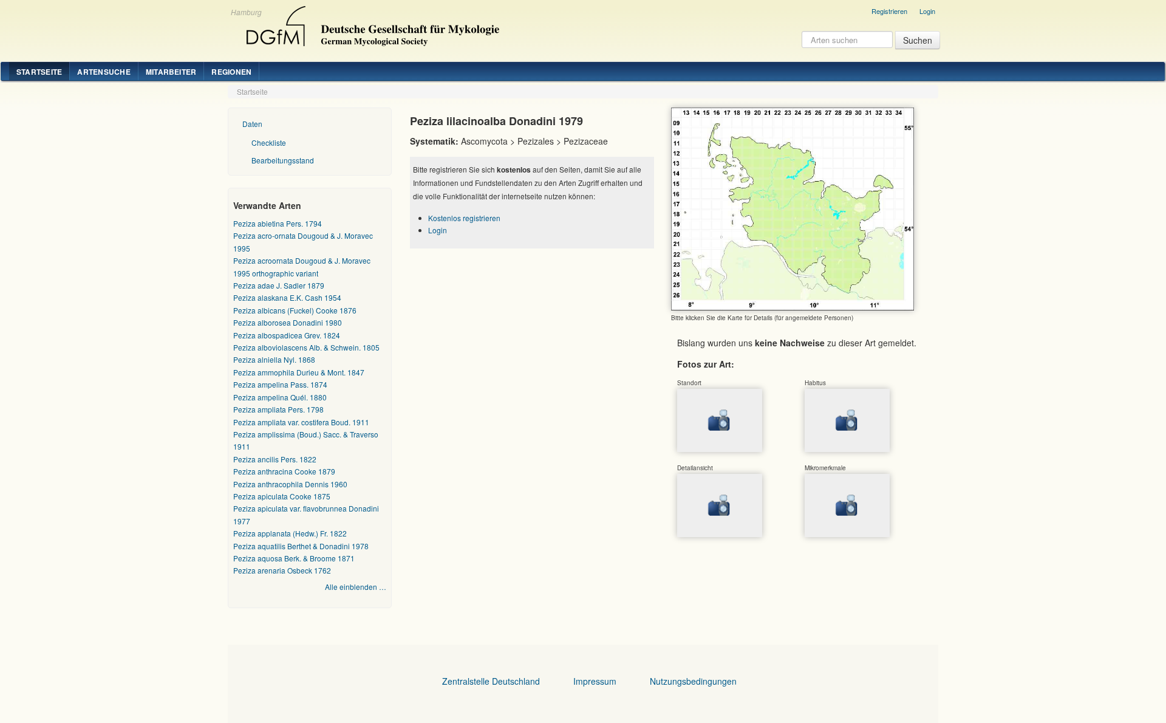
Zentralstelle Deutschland (491, 681)
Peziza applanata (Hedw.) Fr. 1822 (290, 533)
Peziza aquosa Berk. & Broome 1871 (294, 558)
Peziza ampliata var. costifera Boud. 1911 (301, 422)
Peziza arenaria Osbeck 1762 (282, 570)
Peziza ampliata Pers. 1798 (278, 409)
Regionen (231, 71)
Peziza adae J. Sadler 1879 (278, 285)
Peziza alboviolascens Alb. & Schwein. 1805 (306, 347)
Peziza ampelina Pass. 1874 (280, 384)
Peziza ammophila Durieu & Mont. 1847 (298, 372)
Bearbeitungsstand (282, 160)
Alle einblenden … (355, 586)
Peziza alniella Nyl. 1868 (274, 359)
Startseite (39, 71)
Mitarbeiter (171, 71)
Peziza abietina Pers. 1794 (277, 223)
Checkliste (268, 142)
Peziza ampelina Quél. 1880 (280, 397)
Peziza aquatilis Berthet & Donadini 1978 (301, 546)
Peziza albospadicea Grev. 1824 (286, 335)
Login (927, 11)
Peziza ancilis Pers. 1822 (274, 459)
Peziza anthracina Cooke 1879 (284, 471)
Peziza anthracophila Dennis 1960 (290, 484)
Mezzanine (371, 23)
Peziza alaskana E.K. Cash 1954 (287, 297)
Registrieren (889, 11)
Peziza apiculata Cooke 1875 (281, 496)
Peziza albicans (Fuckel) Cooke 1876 (294, 310)
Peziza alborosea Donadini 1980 (287, 322)
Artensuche (103, 71)
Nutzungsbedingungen (693, 681)
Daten (252, 123)
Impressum (594, 681)
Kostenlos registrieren (464, 218)
